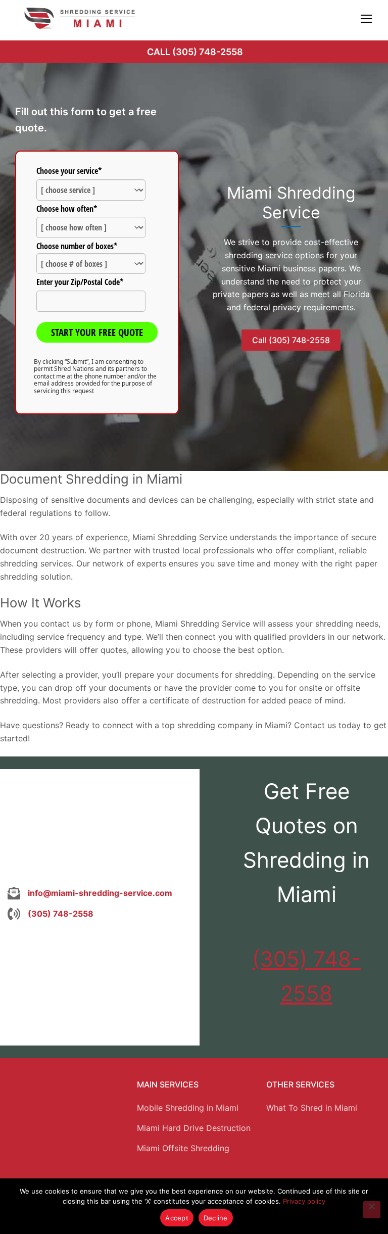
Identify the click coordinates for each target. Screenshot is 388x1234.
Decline (216, 1218)
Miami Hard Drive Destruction (194, 1128)
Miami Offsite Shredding (183, 1148)
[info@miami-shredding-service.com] (90, 893)
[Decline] (371, 1209)
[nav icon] (366, 18)
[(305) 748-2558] (50, 914)
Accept (176, 1218)
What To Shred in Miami (311, 1108)
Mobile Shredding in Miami (187, 1108)
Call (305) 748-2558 (195, 51)
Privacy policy (304, 1201)
